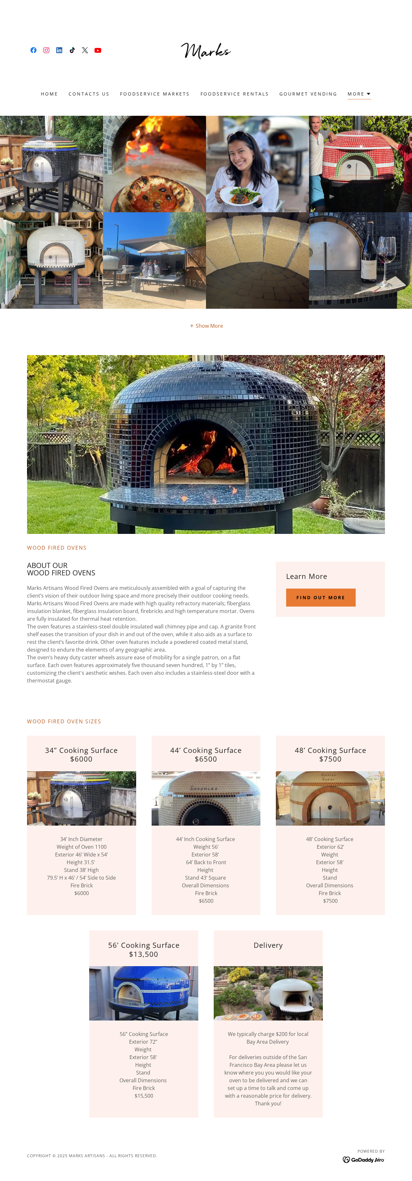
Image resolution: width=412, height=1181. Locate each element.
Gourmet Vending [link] (308, 94)
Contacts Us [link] (89, 94)
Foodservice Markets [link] (155, 94)
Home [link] (49, 94)
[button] (359, 94)
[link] (33, 50)
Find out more (320, 597)
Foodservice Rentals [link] (235, 94)
